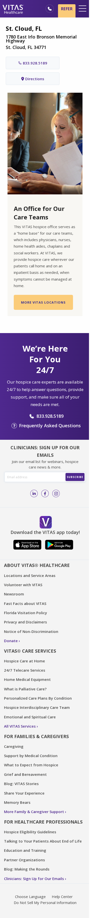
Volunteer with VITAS (23, 584)
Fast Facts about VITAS (25, 603)
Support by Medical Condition (31, 755)
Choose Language (30, 896)
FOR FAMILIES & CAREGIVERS (36, 736)
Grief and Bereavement (25, 774)
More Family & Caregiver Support (34, 811)
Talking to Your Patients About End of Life (43, 841)
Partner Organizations (24, 859)
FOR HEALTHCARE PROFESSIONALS (43, 822)
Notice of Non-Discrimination (31, 631)
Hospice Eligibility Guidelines (30, 831)
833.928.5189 (35, 62)
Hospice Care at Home (24, 660)
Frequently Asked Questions (50, 426)
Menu (82, 8)
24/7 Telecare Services (24, 670)
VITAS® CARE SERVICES (30, 651)
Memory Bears (17, 802)
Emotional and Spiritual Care (30, 716)
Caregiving (14, 746)
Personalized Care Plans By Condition (38, 698)
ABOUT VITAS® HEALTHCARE (37, 565)
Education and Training (25, 850)
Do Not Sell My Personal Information (45, 902)
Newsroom (14, 593)
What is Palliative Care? (25, 688)
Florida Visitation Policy (25, 612)
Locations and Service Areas (30, 575)
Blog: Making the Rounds (27, 869)
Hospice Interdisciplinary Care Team (37, 707)
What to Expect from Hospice (31, 764)
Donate (11, 640)
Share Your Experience (24, 793)
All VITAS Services (20, 726)
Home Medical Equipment (27, 679)
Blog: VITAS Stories (21, 783)
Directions (34, 78)
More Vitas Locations (43, 302)
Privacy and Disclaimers (25, 621)
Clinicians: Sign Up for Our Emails (34, 878)
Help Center (62, 896)
